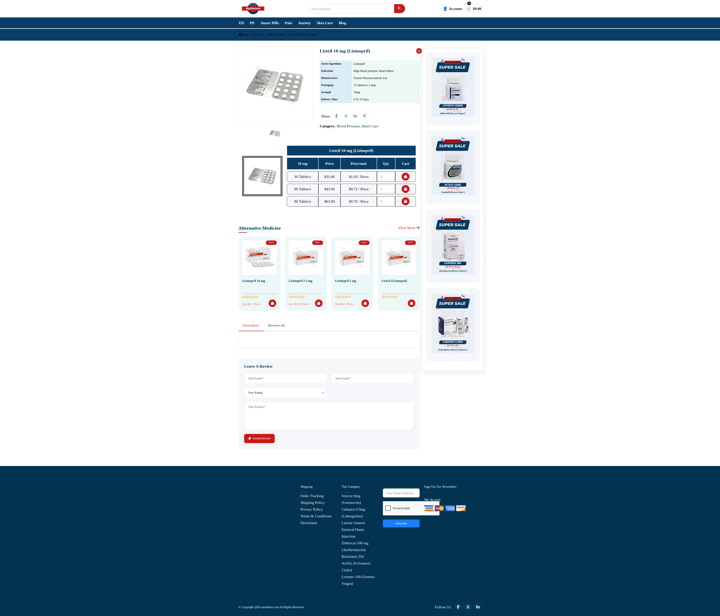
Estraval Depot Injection (353, 532)
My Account (247, 509)
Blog (342, 23)
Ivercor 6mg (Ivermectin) (351, 499)
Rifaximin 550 (353, 556)
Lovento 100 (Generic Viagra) (358, 580)
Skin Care (325, 23)
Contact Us (246, 503)
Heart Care (259, 34)
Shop (242, 523)
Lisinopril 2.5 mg (300, 281)
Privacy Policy (311, 509)
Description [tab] (251, 325)
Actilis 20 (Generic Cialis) (356, 566)
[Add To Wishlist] (419, 51)
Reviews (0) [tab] (276, 325)
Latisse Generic (353, 523)
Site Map (245, 530)
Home (245, 34)
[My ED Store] (253, 8)
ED (241, 23)
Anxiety (304, 23)
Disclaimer (308, 523)
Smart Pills (270, 23)
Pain (288, 23)
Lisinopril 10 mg (253, 281)
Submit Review (261, 438)
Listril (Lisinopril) (394, 281)
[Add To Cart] (272, 303)
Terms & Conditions (316, 516)
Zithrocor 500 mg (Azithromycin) (355, 546)
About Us (245, 496)
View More (407, 228)
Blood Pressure (277, 34)
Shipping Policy (312, 502)
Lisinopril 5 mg (345, 281)
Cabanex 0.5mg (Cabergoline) (353, 512)
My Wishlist (247, 536)
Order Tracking (312, 496)
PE (252, 23)
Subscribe (401, 523)
